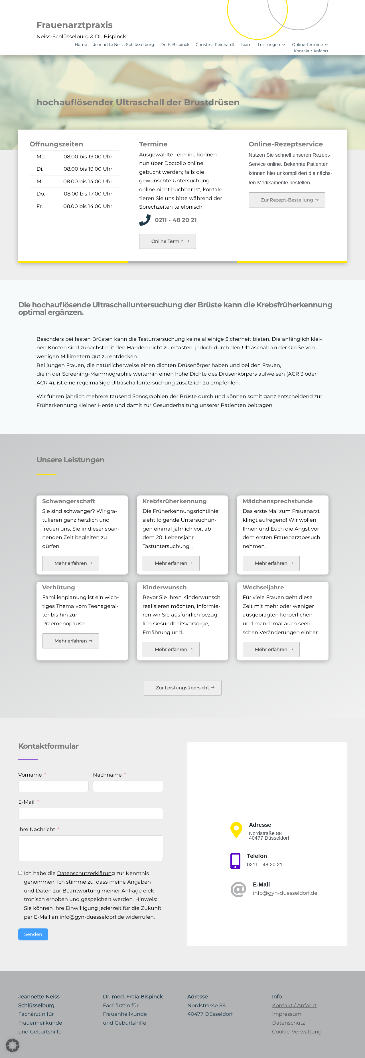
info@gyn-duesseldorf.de (285, 893)
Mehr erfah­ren (70, 563)
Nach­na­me (107, 775)
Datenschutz (288, 1023)
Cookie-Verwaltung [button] (297, 1032)
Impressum (286, 1014)
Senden (33, 934)
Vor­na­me (30, 775)
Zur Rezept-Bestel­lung (287, 200)
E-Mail (26, 802)
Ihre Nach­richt (36, 829)
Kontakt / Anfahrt (294, 1005)
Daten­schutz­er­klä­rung (86, 873)
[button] (12, 1045)
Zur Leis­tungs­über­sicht (182, 687)
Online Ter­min (167, 241)
